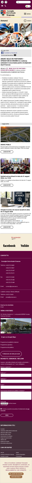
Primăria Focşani (4, 456)
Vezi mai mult (16, 476)
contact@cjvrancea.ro (12, 286)
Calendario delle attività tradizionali (9, 430)
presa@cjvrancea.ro (11, 297)
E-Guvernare (19, 456)
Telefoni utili (3, 439)
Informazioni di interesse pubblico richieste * (13, 390)
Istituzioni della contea (6, 432)
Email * (2, 385)
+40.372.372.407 (10, 270)
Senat (17, 452)
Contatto (3, 429)
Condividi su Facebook (10, 53)
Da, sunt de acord (16, 474)
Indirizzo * (3, 373)
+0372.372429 (9, 294)
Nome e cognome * (6, 367)
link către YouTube (25, 244)
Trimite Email (2, 6)
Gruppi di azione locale (6, 438)
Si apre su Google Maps (8, 337)
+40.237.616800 (10, 265)
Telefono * (3, 379)
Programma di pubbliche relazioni (9, 342)
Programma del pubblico (7, 347)
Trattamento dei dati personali (11, 354)
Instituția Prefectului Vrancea (7, 454)
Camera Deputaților (20, 454)
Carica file (3, 401)
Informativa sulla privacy (6, 443)
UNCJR (2, 452)
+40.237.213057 (10, 268)
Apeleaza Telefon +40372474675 (6, 6)
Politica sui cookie (5, 441)
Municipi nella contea (6, 434)
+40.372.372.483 (10, 280)
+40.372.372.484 (10, 282)
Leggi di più (7, 151)
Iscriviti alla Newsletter (7, 55)
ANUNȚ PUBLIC (6, 144)
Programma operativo (6, 344)
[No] (30, 470)
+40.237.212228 (10, 277)
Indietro (29, 21)
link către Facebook (9, 244)
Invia (6, 415)
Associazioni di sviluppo (6, 436)
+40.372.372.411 (10, 273)
